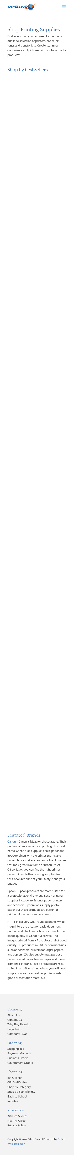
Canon (11, 841)
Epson (11, 891)
